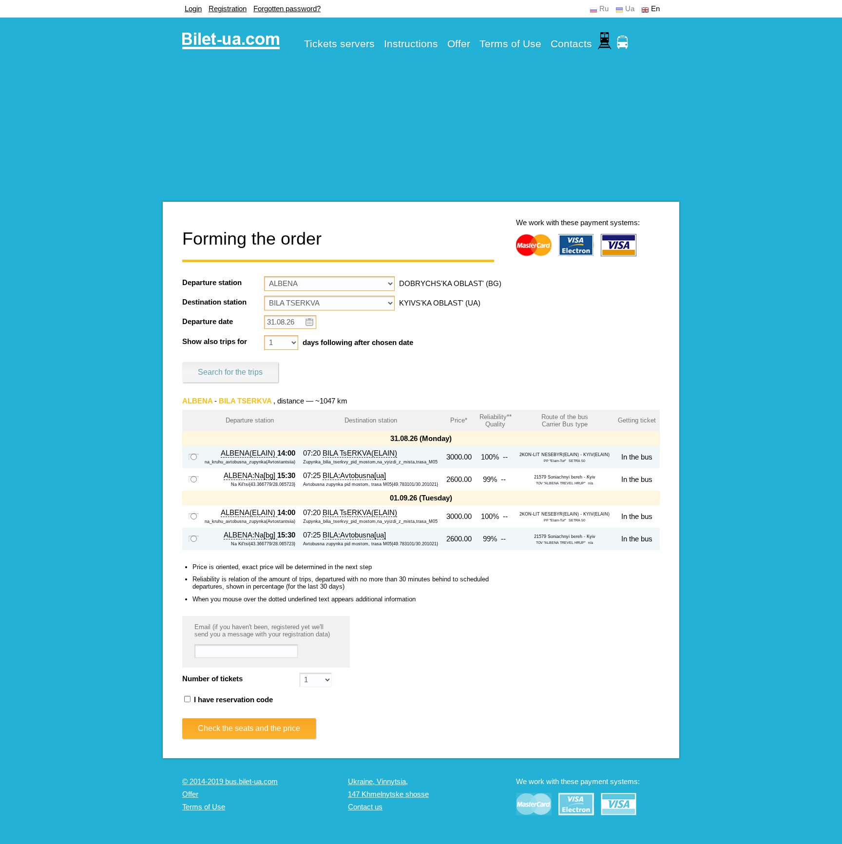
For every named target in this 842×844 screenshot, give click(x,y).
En (655, 9)
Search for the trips (230, 372)
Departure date (207, 322)
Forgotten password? (287, 9)
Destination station (214, 302)
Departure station (212, 283)
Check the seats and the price (249, 728)
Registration (228, 9)
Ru (604, 9)
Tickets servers (339, 43)
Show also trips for (214, 341)
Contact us (365, 807)
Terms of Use (510, 43)
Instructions (411, 43)
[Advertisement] (421, 133)
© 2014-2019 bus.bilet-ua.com (230, 782)
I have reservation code (232, 700)
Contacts (571, 43)
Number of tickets (212, 679)
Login (193, 9)
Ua (629, 9)
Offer (458, 43)
